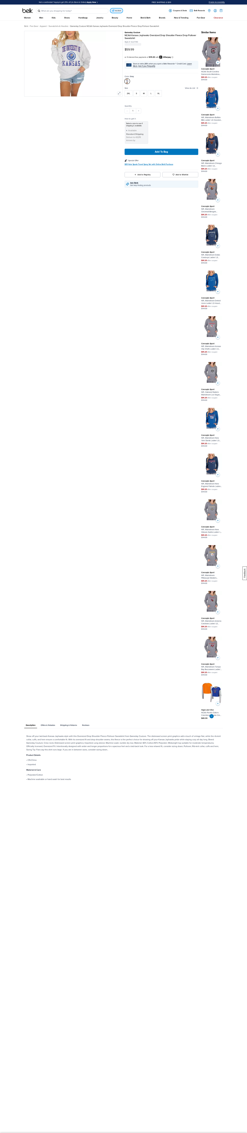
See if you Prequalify (146, 66)
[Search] (39, 11)
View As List (190, 88)
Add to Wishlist (182, 174)
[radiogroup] (161, 93)
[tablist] (123, 725)
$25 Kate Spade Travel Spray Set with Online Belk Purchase (149, 164)
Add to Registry (144, 174)
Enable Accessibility (217, 2)
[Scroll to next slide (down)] (212, 716)
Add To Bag (161, 151)
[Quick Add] (218, 62)
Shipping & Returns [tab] (68, 725)
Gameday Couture (132, 32)
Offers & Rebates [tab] (48, 725)
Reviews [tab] (85, 725)
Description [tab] (31, 725)
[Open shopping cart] (221, 10)
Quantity (128, 106)
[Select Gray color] (127, 81)
